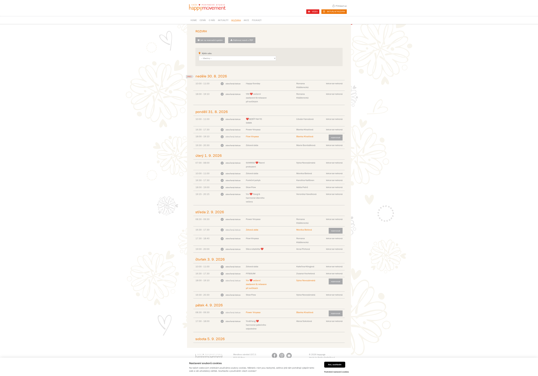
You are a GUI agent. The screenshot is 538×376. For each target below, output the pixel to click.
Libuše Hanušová (305, 119)
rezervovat (335, 137)
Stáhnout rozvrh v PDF (243, 40)
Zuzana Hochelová (305, 273)
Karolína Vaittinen (305, 180)
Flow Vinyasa (252, 136)
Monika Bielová (304, 173)
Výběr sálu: (207, 53)
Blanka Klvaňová (304, 129)
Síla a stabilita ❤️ (255, 249)
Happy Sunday (253, 83)
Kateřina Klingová (305, 266)
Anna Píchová (303, 249)
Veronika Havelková (306, 194)
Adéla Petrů (302, 187)
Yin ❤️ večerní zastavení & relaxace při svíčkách (256, 284)
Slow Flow (251, 187)
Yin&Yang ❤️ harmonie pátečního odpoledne (256, 325)
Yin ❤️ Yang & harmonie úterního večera (255, 198)
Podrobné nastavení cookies (336, 372)
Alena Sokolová (304, 321)
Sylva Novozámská (305, 162)
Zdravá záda (252, 145)
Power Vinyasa (253, 129)
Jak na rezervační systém (211, 40)
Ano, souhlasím (334, 364)
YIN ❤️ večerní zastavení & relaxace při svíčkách (256, 97)
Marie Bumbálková (305, 145)
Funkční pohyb (253, 180)
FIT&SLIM (250, 273)
